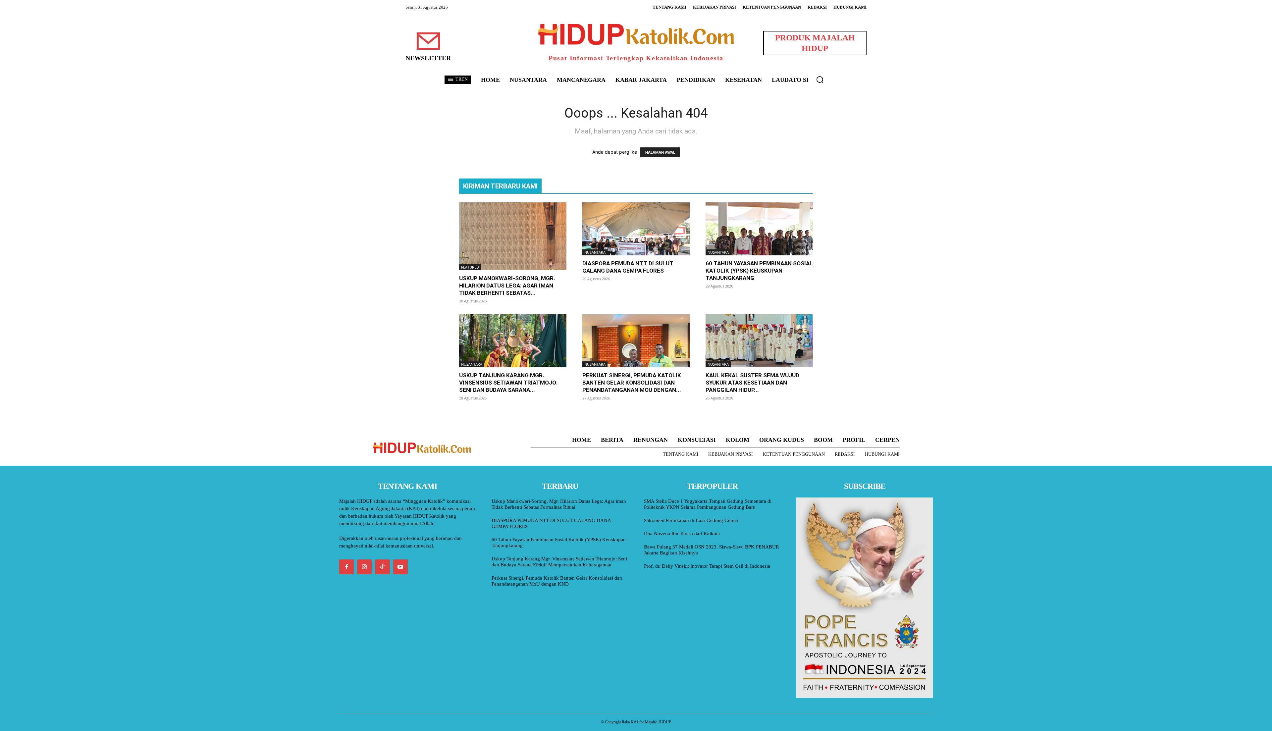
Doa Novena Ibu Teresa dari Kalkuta (682, 533)
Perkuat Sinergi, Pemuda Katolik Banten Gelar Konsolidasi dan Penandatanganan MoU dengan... (631, 382)
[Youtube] (400, 566)
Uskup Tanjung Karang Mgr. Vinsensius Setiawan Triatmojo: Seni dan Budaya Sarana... (508, 382)
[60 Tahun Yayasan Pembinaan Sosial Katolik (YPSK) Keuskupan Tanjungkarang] (759, 228)
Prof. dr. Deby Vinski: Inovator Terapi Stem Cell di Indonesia (707, 566)
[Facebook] (346, 566)
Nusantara (595, 252)
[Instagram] (364, 566)
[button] (820, 79)
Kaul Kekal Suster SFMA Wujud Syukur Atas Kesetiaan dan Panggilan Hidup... (752, 382)
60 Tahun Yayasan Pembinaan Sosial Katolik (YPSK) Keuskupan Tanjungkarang (759, 270)
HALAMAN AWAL (660, 152)
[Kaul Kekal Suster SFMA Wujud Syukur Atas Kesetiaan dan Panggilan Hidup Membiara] (759, 340)
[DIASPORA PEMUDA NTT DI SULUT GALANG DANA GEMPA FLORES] (636, 228)
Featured (470, 267)
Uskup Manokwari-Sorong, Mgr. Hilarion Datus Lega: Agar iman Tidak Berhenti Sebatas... (507, 285)
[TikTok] (382, 566)
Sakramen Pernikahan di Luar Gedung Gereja (691, 520)
